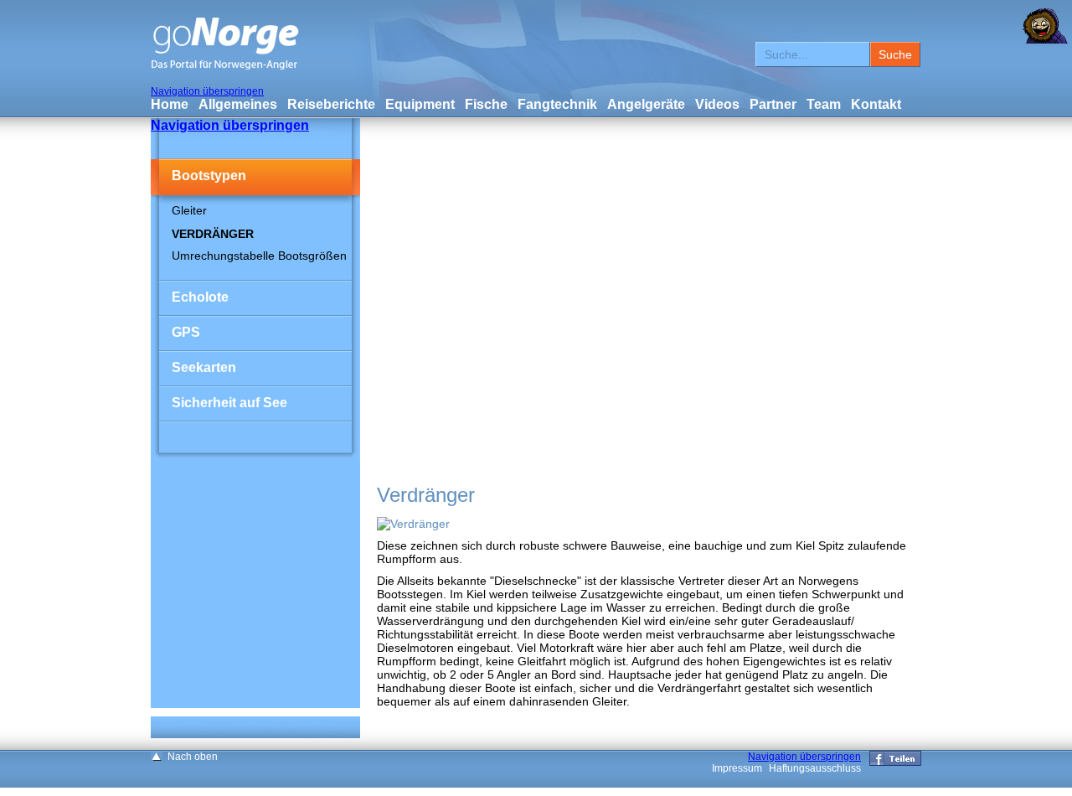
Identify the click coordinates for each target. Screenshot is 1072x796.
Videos (717, 104)
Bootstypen (209, 175)
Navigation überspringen (207, 91)
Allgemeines (237, 104)
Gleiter (189, 210)
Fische (486, 104)
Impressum (737, 768)
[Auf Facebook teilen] (895, 762)
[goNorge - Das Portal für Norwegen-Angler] (225, 67)
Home (169, 104)
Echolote (200, 297)
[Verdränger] (413, 523)
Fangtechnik (557, 104)
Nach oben (193, 756)
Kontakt (876, 104)
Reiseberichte (331, 104)
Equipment (420, 104)
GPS (186, 332)
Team (824, 104)
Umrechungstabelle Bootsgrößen (259, 255)
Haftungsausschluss (815, 768)
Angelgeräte (646, 104)
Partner (773, 104)
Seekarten (204, 367)
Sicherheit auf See (229, 402)
